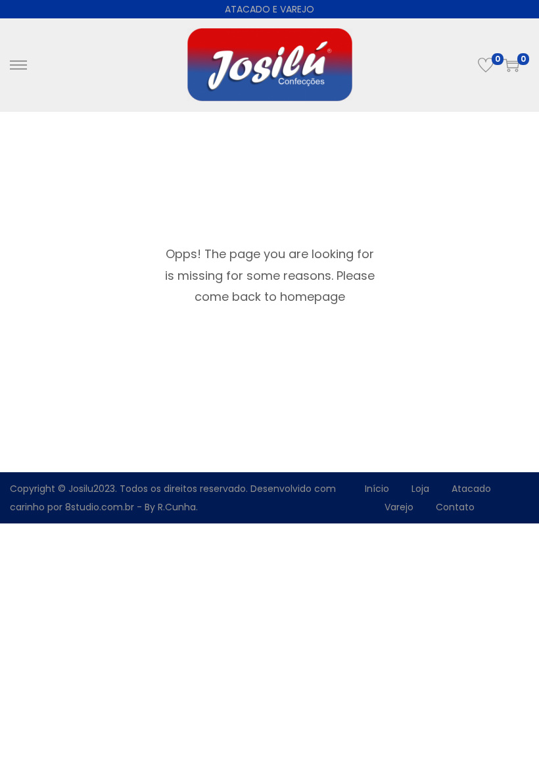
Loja (420, 488)
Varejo (399, 507)
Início (377, 488)
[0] (486, 65)
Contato (455, 507)
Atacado (471, 488)
